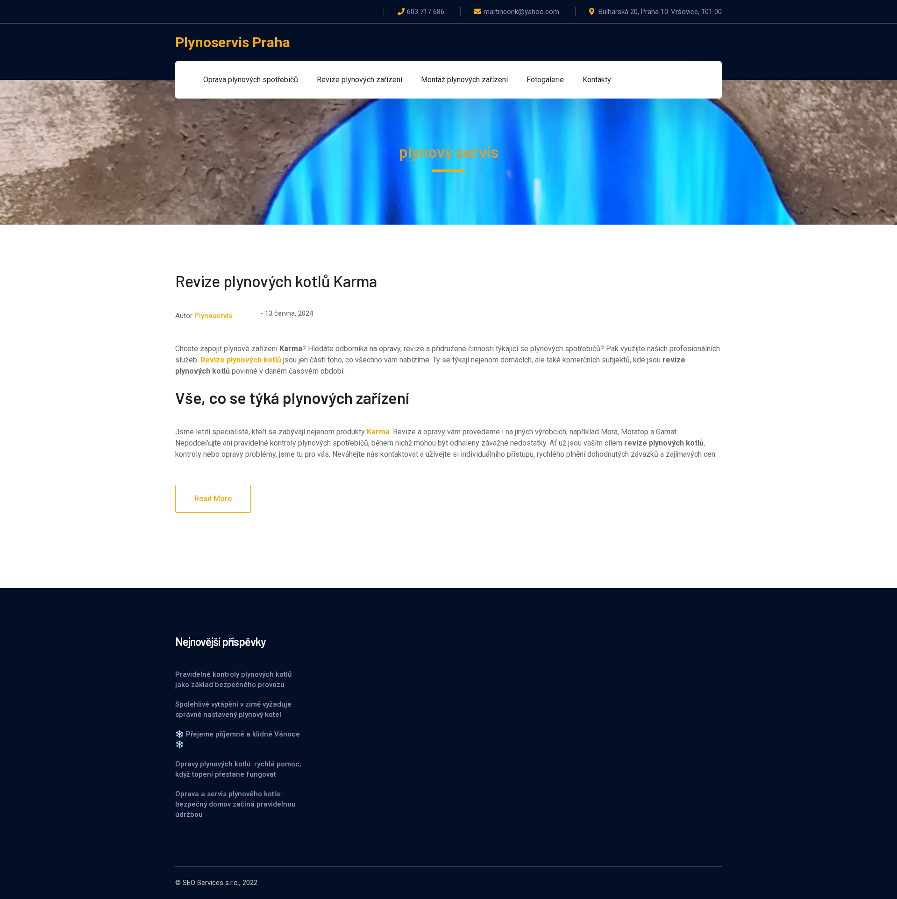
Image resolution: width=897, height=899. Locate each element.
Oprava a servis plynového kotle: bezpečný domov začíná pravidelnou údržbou (235, 804)
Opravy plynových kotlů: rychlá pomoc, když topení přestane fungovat (238, 769)
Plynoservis (213, 315)
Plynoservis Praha (232, 42)
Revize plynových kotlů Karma (276, 280)
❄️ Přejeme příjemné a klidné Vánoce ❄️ (237, 739)
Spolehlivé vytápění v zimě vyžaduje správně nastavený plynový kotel (233, 709)
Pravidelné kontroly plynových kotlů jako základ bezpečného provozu (233, 679)
